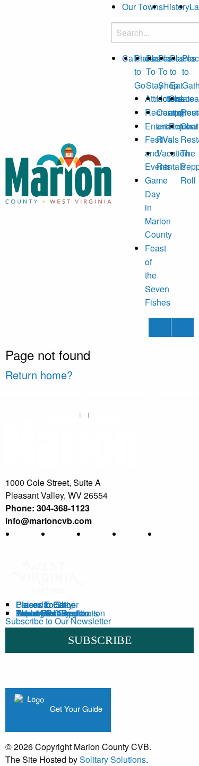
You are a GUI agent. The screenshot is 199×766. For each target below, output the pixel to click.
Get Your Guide (75, 708)
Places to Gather (47, 604)
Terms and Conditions (57, 613)
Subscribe (100, 640)
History (176, 7)
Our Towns (142, 7)
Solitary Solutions (113, 759)
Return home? (39, 374)
